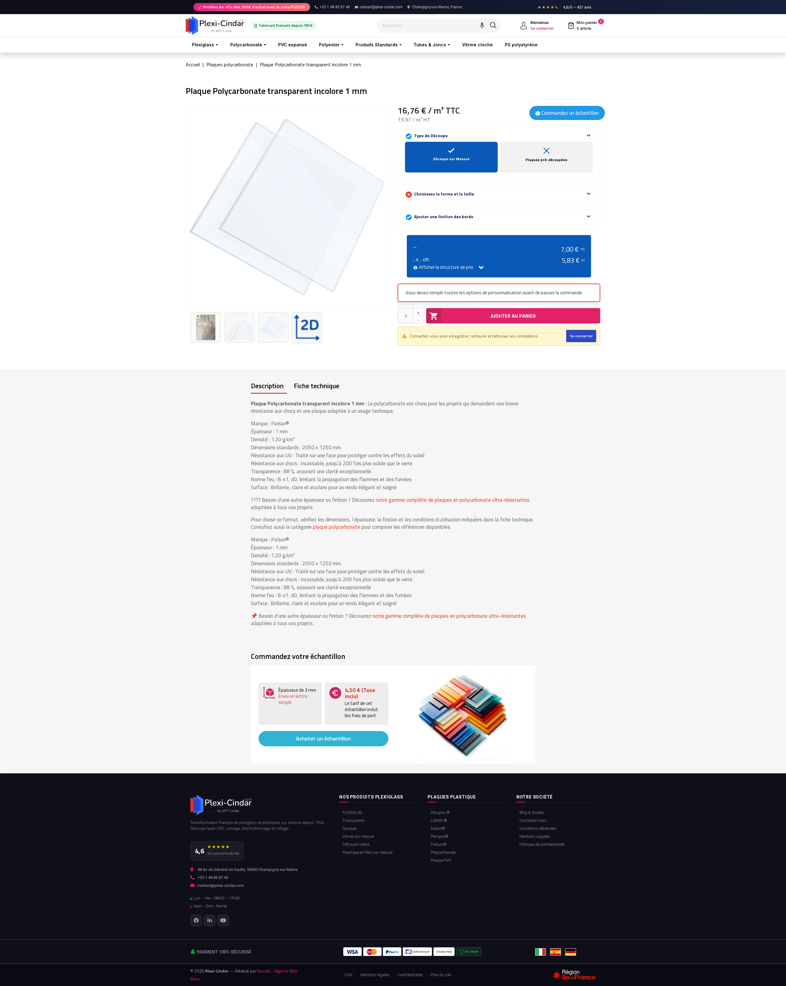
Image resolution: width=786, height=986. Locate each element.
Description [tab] (267, 386)
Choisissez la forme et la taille (502, 193)
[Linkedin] (209, 920)
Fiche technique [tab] (316, 386)
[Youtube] (223, 920)
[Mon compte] (523, 25)
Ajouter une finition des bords (502, 216)
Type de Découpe (502, 135)
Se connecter (581, 336)
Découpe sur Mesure (451, 159)
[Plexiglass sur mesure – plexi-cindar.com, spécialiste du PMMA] (215, 25)
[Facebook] (196, 920)
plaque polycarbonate (336, 527)
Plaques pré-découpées (546, 160)
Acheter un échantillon (323, 738)
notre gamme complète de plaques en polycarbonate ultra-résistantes (452, 500)
